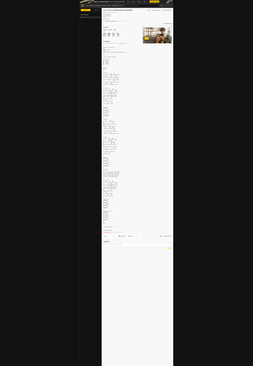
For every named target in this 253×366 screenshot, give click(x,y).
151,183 (114, 21)
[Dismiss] (171, 2)
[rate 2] (105, 232)
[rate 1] (104, 232)
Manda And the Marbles (123, 10)
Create (122, 43)
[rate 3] (107, 232)
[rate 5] (110, 232)
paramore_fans (109, 21)
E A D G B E (108, 15)
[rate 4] (108, 232)
